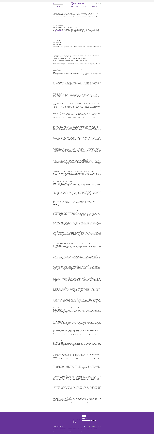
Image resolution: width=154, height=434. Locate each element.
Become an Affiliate (65, 419)
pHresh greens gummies (56, 416)
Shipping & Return (75, 421)
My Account (64, 415)
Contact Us (64, 421)
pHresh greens (54, 415)
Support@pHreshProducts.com (59, 30)
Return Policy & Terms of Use (76, 418)
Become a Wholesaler (65, 420)
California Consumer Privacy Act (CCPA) (76, 420)
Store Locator (54, 419)
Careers (73, 415)
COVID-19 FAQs (74, 422)
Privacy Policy (74, 417)
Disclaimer (74, 416)
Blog (63, 417)
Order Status (64, 416)
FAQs (63, 418)
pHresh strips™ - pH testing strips (57, 417)
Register (96, 3)
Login (93, 3)
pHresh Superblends (55, 418)
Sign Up (84, 416)
